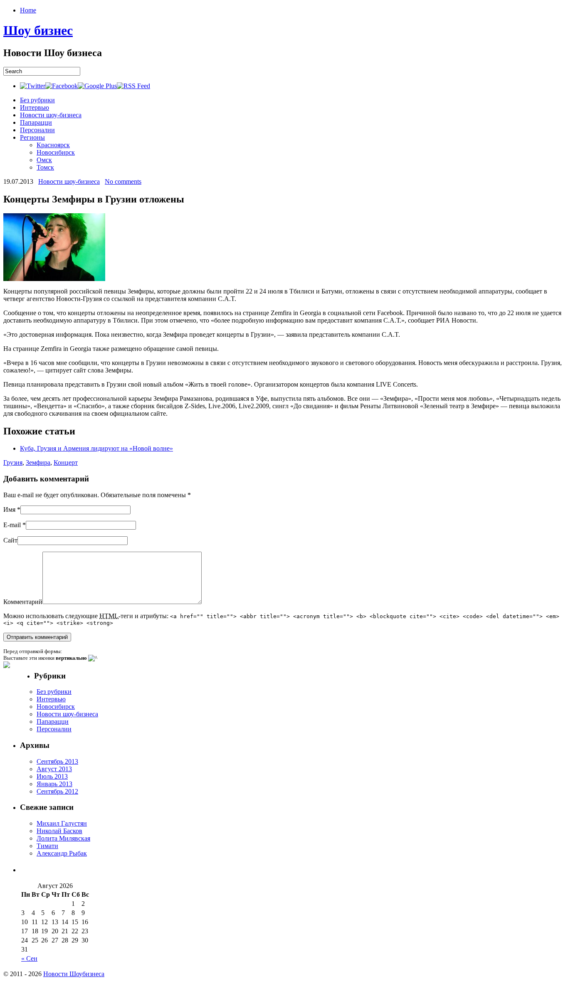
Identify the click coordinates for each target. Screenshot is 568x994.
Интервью (34, 107)
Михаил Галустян (62, 823)
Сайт (10, 540)
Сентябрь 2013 (57, 761)
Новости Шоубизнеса (73, 973)
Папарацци (36, 122)
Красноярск (53, 144)
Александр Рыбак (62, 853)
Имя (9, 509)
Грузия (12, 462)
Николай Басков (59, 830)
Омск (44, 159)
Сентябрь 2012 (57, 791)
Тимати (47, 845)
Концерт (66, 462)
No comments (123, 181)
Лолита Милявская (63, 838)
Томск (45, 167)
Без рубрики (37, 100)
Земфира (38, 462)
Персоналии (37, 129)
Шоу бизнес (38, 30)
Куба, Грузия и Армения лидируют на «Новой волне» (96, 448)
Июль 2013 (52, 776)
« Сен (29, 958)
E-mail (12, 524)
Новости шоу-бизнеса (50, 114)
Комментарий (22, 601)
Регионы (32, 137)
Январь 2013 (54, 783)
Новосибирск (56, 152)
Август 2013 (54, 768)
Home (28, 10)
